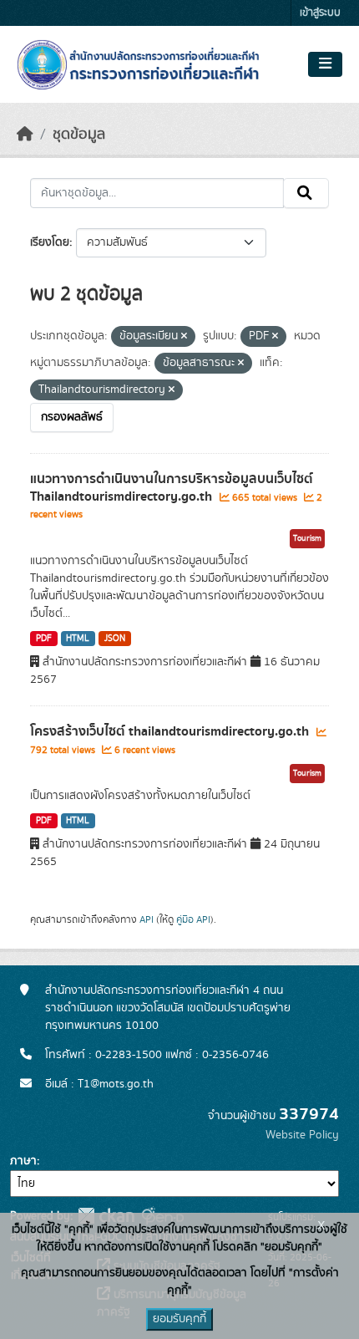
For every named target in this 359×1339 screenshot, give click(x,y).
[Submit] (306, 193)
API (146, 919)
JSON (114, 638)
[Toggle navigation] (325, 64)
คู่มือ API (193, 919)
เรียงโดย (49, 242)
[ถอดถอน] (184, 337)
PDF (44, 638)
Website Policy (302, 1135)
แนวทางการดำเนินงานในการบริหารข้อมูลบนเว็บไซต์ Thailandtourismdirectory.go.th (171, 487)
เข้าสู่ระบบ (320, 13)
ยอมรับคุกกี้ (179, 1319)
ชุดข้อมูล (79, 134)
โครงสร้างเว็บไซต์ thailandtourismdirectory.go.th (171, 731)
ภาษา (23, 1161)
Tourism (307, 538)
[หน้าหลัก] (25, 134)
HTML (77, 638)
